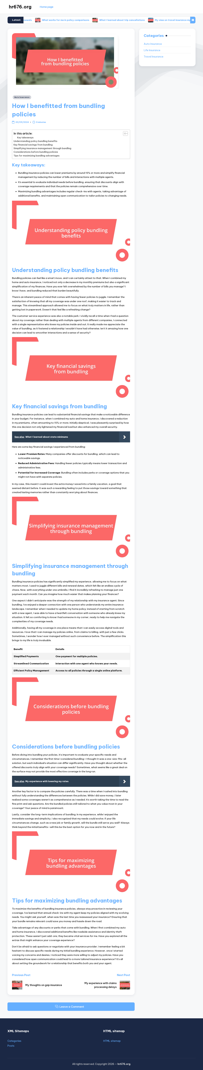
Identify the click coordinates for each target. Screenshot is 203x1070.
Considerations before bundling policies (36, 152)
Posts (10, 1045)
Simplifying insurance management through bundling (42, 148)
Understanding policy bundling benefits (35, 141)
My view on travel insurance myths (148, 20)
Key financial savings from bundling (33, 144)
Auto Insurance (22, 97)
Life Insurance (152, 50)
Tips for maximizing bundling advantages (37, 155)
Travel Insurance (153, 56)
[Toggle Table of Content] (124, 133)
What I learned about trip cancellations (96, 20)
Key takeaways (25, 137)
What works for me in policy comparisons (39, 20)
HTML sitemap (112, 1040)
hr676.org (20, 7)
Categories (14, 1040)
